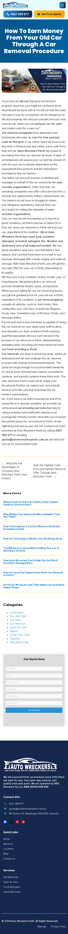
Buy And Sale (18, 616)
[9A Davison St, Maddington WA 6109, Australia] (31, 813)
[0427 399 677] (14, 803)
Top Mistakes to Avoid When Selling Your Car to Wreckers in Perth (31, 549)
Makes (14, 631)
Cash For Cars (18, 627)
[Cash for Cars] (10, 882)
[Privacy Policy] (58, 926)
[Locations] (8, 848)
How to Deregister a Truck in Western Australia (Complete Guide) (31, 527)
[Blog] (5, 853)
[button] (17, 14)
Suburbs (15, 638)
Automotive (16, 612)
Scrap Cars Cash (20, 634)
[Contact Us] (9, 858)
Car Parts (15, 620)
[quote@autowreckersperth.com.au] (25, 808)
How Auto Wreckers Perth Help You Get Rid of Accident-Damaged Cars (30, 561)
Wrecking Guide (19, 642)
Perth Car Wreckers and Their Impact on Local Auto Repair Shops (33, 586)
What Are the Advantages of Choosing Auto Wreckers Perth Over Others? (14, 471)
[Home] (6, 839)
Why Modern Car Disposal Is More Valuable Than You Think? (31, 515)
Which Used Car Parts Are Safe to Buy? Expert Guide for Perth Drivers (30, 503)
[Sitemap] (41, 926)
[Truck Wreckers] (11, 887)
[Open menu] (62, 5)
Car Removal (17, 623)
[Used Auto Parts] (12, 892)
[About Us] (8, 844)
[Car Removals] (10, 877)
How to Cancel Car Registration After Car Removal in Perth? (33, 573)
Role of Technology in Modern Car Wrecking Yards (32, 538)
